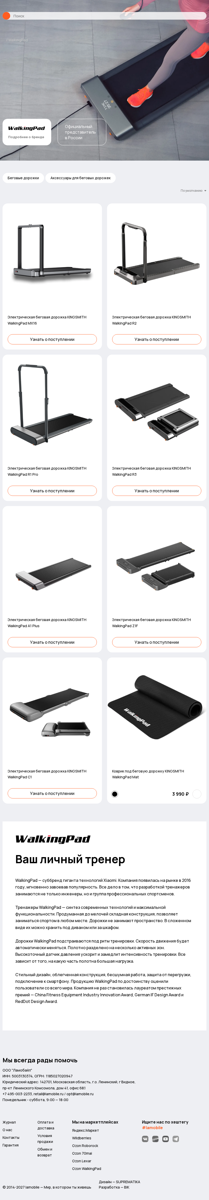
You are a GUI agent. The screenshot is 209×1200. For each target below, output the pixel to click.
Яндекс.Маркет (85, 1130)
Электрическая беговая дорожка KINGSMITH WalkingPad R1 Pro (47, 471)
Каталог (6, 16)
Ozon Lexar (81, 1160)
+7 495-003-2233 (17, 1093)
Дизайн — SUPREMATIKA (119, 1181)
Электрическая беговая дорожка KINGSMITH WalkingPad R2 (151, 320)
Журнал (9, 1122)
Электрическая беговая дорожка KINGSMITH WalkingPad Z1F (151, 622)
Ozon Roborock (85, 1145)
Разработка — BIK (114, 1187)
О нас (7, 1129)
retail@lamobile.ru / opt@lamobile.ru (64, 1093)
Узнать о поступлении (52, 339)
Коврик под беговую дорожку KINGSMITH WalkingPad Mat (148, 774)
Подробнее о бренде (26, 137)
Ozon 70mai (82, 1153)
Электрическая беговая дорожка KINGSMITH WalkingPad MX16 (47, 320)
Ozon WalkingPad (86, 1168)
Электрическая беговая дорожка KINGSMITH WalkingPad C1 (47, 774)
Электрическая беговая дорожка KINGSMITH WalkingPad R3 (151, 471)
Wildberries (81, 1138)
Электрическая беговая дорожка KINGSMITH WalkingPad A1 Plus (47, 622)
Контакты (11, 1137)
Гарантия (11, 1145)
